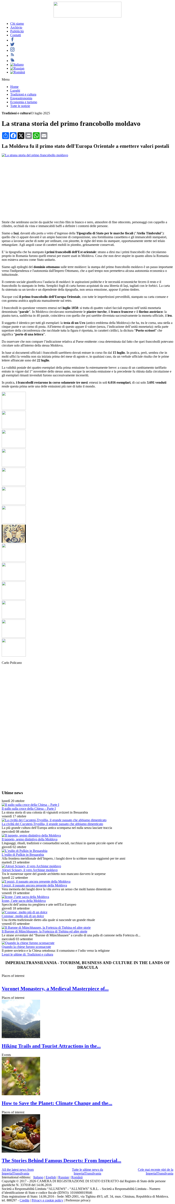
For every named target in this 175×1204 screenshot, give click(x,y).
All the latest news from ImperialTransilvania (18, 1171)
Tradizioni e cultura (23, 94)
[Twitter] (12, 45)
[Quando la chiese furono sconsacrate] (28, 943)
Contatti (15, 35)
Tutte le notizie (20, 106)
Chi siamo (17, 23)
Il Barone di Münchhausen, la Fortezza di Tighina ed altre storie (44, 931)
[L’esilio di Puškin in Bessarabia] (24, 851)
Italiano (38, 1177)
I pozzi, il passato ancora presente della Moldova (34, 885)
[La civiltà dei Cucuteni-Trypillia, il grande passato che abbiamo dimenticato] (54, 820)
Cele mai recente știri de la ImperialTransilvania (155, 1171)
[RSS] (12, 55)
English (51, 1177)
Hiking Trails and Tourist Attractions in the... (51, 1046)
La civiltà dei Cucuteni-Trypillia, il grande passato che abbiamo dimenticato (52, 824)
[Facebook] (12, 40)
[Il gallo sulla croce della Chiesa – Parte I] (30, 805)
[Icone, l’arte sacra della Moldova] (25, 897)
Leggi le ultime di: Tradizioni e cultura (27, 954)
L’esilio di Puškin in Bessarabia (23, 854)
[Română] (17, 72)
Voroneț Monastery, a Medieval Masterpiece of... (55, 988)
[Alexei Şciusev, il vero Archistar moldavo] (31, 866)
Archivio (16, 27)
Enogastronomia (21, 98)
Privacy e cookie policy (47, 1200)
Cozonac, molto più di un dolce (23, 916)
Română (77, 1177)
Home (14, 86)
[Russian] (17, 68)
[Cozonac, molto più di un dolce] (24, 912)
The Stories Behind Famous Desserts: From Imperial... (61, 1160)
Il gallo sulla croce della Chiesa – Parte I (29, 808)
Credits (24, 1200)
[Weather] (12, 60)
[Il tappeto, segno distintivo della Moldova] (31, 835)
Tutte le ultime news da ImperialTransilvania (87, 1171)
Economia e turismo (23, 102)
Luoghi (15, 90)
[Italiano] (17, 64)
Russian (63, 1177)
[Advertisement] (87, 187)
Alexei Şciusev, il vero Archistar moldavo (30, 870)
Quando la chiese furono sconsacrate (26, 947)
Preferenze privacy (78, 1200)
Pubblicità (17, 31)
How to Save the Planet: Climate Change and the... (57, 1103)
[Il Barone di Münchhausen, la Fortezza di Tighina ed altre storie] (46, 927)
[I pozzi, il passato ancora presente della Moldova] (36, 881)
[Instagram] (12, 50)
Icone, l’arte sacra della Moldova (24, 900)
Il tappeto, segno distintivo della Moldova (29, 839)
